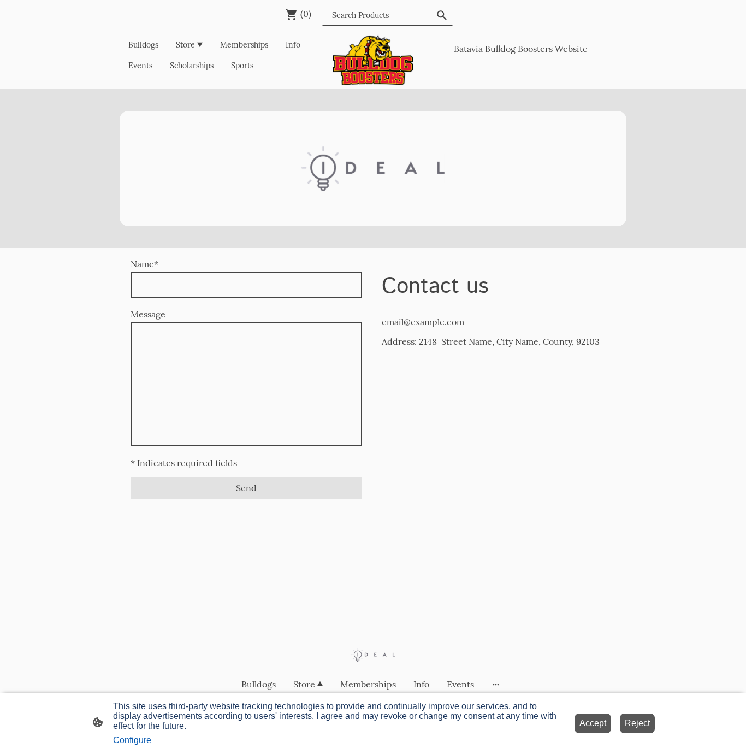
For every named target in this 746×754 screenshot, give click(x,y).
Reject (637, 723)
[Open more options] (496, 684)
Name (144, 263)
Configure (132, 740)
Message (148, 314)
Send (246, 487)
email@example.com (423, 321)
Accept (592, 723)
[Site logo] (373, 59)
